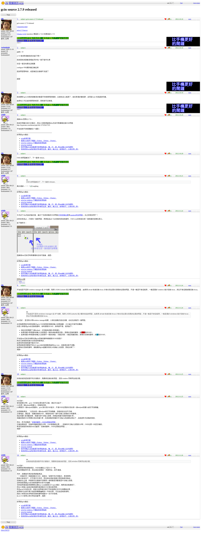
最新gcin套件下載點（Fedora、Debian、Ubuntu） (39, 141)
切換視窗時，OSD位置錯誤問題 (43, 422)
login (194, 3)
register (198, 3)
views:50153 (5, 530)
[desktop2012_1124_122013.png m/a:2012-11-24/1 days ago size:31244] (21, 283)
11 (18, 396)
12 (18, 455)
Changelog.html (22, 27)
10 (18, 374)
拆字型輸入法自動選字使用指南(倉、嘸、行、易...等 (40, 147)
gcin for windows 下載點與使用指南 (33, 143)
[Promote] (165, 19)
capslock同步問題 (76, 215)
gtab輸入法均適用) (66, 147)
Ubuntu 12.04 (21, 34)
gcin (21, 3)
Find (181, 3)
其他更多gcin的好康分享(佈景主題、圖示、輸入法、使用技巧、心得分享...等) (50, 149)
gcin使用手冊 (26, 138)
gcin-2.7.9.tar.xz (22, 30)
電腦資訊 (14, 3)
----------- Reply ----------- (8, 15)
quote (189, 19)
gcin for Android (26, 145)
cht (6, 3)
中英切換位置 (63, 215)
